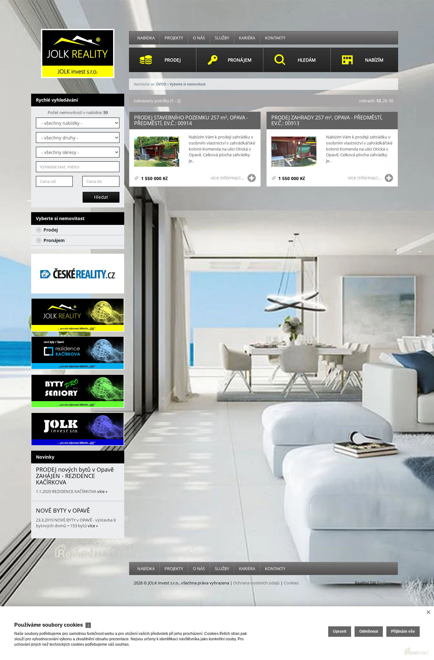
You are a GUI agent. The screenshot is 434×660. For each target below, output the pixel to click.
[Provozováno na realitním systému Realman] (77, 550)
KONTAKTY (275, 38)
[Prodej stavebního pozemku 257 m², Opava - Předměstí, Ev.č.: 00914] (156, 152)
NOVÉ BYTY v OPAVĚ (63, 510)
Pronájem (53, 240)
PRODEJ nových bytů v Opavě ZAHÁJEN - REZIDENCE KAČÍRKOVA (75, 476)
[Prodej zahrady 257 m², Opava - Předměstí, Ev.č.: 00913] (293, 152)
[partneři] (77, 273)
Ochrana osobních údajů (256, 583)
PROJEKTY (174, 38)
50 (391, 101)
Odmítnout (368, 631)
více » (102, 491)
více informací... (227, 178)
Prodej (50, 230)
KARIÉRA (247, 38)
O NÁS (199, 38)
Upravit (339, 631)
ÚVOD (161, 84)
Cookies (291, 583)
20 (385, 101)
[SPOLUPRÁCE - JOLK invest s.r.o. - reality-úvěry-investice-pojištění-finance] (77, 429)
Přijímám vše (403, 631)
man (385, 583)
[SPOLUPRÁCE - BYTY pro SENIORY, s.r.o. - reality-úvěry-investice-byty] (77, 391)
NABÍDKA (146, 38)
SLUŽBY (222, 38)
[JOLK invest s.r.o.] (77, 53)
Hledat (101, 197)
